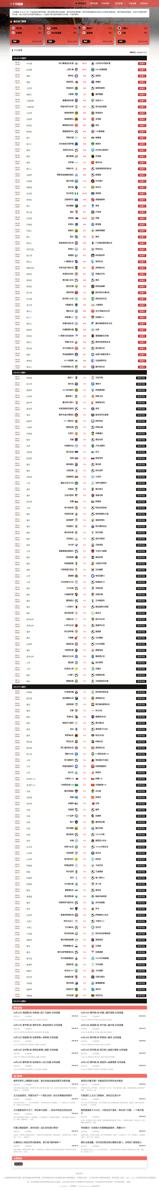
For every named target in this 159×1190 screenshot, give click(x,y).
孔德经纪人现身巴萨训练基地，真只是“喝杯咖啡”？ (38, 1142)
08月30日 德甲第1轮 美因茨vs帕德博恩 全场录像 (103, 1062)
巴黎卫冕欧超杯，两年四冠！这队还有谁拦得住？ (37, 1128)
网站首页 (82, 3)
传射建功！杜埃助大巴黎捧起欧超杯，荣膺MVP (103, 1128)
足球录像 (132, 3)
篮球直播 (119, 3)
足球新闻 (143, 3)
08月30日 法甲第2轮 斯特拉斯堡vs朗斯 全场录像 (36, 1050)
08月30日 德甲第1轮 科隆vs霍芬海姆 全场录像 (102, 1013)
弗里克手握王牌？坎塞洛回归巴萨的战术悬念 (102, 1081)
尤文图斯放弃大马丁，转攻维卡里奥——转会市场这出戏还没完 (43, 1110)
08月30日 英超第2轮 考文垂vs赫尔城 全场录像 (102, 1025)
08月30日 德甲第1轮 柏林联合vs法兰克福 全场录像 (37, 1062)
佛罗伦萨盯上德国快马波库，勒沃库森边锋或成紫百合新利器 (42, 1081)
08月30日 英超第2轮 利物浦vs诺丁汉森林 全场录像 (37, 1013)
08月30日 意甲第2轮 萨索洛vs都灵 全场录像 (101, 1037)
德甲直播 (94, 3)
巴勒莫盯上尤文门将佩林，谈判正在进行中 (101, 1095)
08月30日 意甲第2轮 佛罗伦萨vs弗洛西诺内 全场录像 (38, 1025)
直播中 (142, 64)
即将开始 (141, 378)
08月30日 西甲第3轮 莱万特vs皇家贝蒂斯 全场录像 (104, 1050)
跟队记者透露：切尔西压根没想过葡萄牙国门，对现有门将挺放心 (111, 1142)
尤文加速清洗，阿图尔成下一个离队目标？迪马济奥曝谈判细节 (43, 1095)
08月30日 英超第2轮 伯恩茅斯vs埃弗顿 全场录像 (36, 1037)
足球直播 (105, 3)
